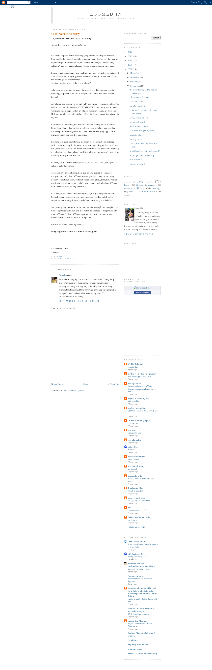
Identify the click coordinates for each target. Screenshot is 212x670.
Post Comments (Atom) (74, 390)
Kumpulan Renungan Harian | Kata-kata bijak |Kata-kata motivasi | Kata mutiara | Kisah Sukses (142, 592)
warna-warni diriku (137, 456)
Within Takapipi (135, 364)
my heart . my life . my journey (142, 373)
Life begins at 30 (135, 553)
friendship (139, 185)
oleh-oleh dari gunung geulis (143, 130)
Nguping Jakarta (136, 575)
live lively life (136, 159)
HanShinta (133, 640)
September (135, 85)
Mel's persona (134, 383)
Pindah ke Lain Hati (135, 490)
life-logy (140, 188)
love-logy (156, 188)
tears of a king (136, 134)
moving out (132, 468)
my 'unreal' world (137, 121)
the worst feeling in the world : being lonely (143, 91)
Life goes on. (133, 423)
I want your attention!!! (137, 510)
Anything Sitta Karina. (138, 644)
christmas (127, 182)
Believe (130, 449)
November (135, 77)
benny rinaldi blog (136, 497)
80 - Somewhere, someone (138, 613)
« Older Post (113, 384)
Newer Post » (57, 384)
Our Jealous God (134, 432)
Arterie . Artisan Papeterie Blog (142, 653)
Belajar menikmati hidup (139, 517)
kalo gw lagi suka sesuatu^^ (139, 500)
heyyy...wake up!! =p (139, 117)
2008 (130, 69)
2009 (130, 64)
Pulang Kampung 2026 (137, 556)
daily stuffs (67, 259)
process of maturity (138, 163)
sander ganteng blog (137, 407)
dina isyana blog (135, 488)
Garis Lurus (132, 520)
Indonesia (128, 188)
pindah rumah (133, 459)
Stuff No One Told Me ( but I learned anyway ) (141, 610)
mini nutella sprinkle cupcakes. (140, 376)
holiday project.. (137, 139)
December (134, 72)
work (126, 195)
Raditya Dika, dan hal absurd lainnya (141, 634)
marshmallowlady (136, 466)
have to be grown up (139, 105)
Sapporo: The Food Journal (138, 568)
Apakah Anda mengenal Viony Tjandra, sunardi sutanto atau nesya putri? (141, 389)
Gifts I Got (132, 446)
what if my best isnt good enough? (145, 150)
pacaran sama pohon (139, 126)
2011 (130, 56)
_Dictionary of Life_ (137, 526)
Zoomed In (106, 14)
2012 (130, 51)
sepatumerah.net (135, 648)
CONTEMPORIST (136, 541)
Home (85, 384)
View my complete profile (138, 234)
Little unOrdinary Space (139, 420)
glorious (131, 430)
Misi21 (132, 191)
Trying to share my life (138, 398)
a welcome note (136, 101)
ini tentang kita (133, 401)
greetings (152, 184)
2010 (130, 60)
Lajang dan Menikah (137, 620)
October (133, 81)
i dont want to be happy (65, 34)
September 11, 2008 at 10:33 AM (79, 300)
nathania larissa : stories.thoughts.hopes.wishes (141, 565)
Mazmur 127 (133, 366)
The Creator (148, 191)
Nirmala (62, 274)
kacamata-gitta (135, 475)
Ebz (129, 507)
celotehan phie (134, 439)
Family (127, 184)
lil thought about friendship (142, 155)
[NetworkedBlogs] (142, 287)
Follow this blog (142, 292)
